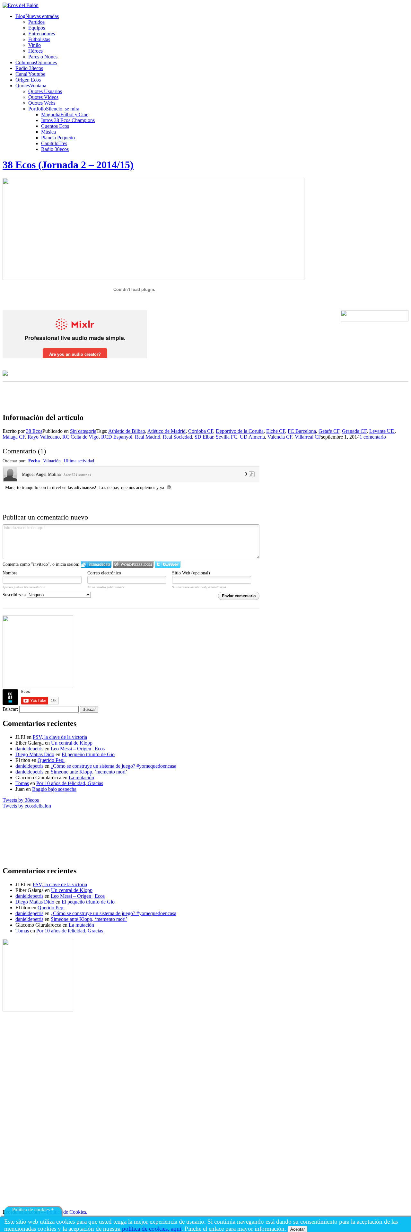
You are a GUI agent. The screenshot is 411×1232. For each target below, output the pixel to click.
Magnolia (64, 114)
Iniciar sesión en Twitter (167, 564)
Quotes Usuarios (45, 91)
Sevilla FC (226, 437)
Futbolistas (39, 39)
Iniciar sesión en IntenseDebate (96, 564)
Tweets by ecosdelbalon (27, 805)
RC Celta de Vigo (80, 437)
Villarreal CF (308, 437)
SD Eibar (204, 437)
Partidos (36, 22)
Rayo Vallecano (44, 437)
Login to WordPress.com (133, 564)
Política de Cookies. (67, 1212)
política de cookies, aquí (151, 1228)
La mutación (81, 777)
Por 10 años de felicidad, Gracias (69, 783)
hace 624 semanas (77, 474)
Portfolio (53, 108)
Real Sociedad (177, 437)
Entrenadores (41, 33)
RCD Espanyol (116, 437)
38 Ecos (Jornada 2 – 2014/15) (68, 164)
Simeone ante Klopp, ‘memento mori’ (89, 771)
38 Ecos (34, 431)
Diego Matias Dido (34, 754)
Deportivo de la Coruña (240, 431)
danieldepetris (29, 748)
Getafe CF (329, 431)
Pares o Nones (42, 56)
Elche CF (275, 431)
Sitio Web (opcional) (191, 573)
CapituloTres (54, 143)
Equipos (36, 28)
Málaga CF (14, 437)
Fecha (34, 461)
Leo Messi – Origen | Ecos (78, 748)
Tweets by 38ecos (21, 800)
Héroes (35, 51)
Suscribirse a (15, 594)
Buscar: (10, 709)
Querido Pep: (51, 760)
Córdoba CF (200, 431)
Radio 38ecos (55, 149)
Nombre (10, 573)
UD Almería (252, 437)
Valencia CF (279, 437)
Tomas (22, 783)
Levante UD (382, 431)
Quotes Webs (41, 103)
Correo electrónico (104, 573)
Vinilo (34, 45)
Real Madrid (147, 437)
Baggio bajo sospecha (54, 789)
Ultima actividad (79, 461)
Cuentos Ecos (55, 126)
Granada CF (354, 431)
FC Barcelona (302, 431)
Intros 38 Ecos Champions (68, 120)
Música (48, 132)
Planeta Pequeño (58, 137)
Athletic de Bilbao (126, 431)
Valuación (52, 461)
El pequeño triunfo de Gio (88, 754)
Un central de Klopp (71, 743)
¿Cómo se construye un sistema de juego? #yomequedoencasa (113, 766)
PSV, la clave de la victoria (60, 737)
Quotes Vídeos (43, 97)
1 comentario (373, 437)
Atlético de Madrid (166, 431)
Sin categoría (83, 431)
